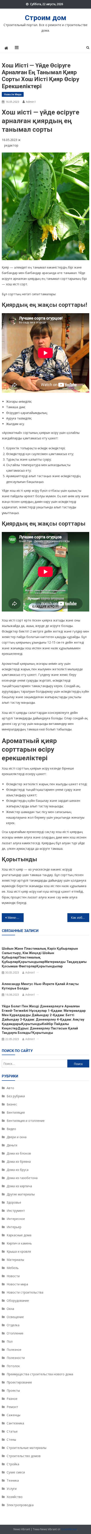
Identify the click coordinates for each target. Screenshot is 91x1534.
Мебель (13, 1268)
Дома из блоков (19, 1153)
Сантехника (15, 1423)
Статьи (12, 1431)
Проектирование (19, 1382)
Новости (13, 1276)
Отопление (15, 1333)
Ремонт (12, 1407)
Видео (11, 1129)
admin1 (31, 102)
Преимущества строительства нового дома (40, 1374)
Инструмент (16, 1210)
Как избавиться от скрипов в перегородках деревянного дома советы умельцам (80, 917)
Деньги (12, 1145)
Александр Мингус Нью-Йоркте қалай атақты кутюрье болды (40, 986)
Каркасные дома (19, 1235)
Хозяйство (15, 1497)
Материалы (15, 1260)
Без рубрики (16, 1096)
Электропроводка (20, 1505)
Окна (10, 1309)
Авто (10, 1088)
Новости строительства (25, 1292)
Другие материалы (21, 1194)
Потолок (13, 1366)
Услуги (12, 1488)
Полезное (14, 1349)
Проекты (13, 1390)
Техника (13, 1480)
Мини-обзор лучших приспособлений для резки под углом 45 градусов (16, 917)
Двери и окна (17, 1137)
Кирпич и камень (19, 1243)
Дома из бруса (17, 1170)
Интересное (16, 1219)
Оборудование (18, 1300)
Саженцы (13, 1415)
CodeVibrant (69, 1529)
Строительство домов (24, 1456)
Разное (12, 1399)
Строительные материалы (26, 1448)
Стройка (13, 1464)
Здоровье (14, 1202)
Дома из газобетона (22, 1178)
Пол (10, 1341)
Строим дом (45, 17)
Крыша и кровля (19, 1251)
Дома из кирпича (19, 1186)
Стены (11, 1439)
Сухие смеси (16, 1472)
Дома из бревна (19, 1161)
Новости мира (12, 94)
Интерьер (14, 1227)
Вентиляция (16, 1112)
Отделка (13, 1325)
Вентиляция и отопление (26, 1121)
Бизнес (12, 1104)
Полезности (16, 1358)
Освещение (15, 1317)
